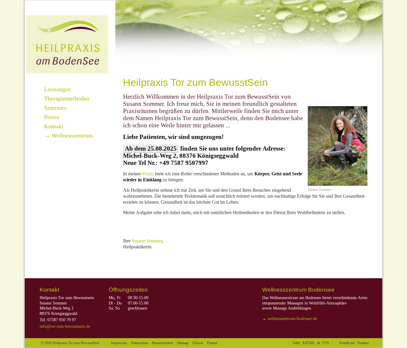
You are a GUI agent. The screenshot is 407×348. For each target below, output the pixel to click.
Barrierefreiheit (162, 343)
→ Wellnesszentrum (68, 135)
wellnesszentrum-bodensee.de (292, 318)
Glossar (197, 343)
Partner (212, 343)
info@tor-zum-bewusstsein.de (65, 326)
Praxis (148, 173)
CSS (325, 343)
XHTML (308, 343)
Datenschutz (139, 343)
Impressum (119, 343)
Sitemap (182, 343)
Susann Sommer (147, 240)
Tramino (363, 343)
